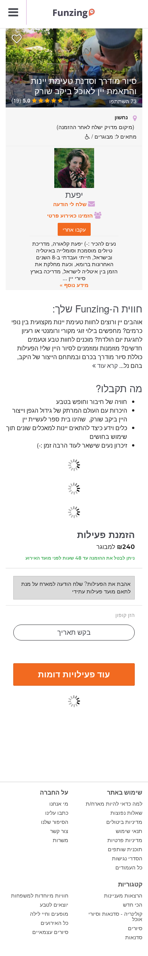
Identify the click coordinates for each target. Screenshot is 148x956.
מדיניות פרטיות (124, 840)
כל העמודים (128, 868)
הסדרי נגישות (127, 858)
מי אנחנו (58, 804)
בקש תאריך (74, 632)
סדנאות (133, 937)
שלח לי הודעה (70, 204)
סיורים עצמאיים (50, 932)
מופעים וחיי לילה (49, 914)
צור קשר (59, 831)
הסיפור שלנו (54, 822)
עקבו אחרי (74, 229)
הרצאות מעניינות (123, 896)
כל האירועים (54, 923)
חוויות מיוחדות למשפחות (39, 896)
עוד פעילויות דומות (74, 674)
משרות (60, 840)
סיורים (135, 928)
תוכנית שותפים (125, 849)
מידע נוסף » (74, 284)
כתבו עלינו (56, 813)
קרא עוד (107, 365)
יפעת (74, 194)
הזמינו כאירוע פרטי (70, 215)
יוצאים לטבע (54, 905)
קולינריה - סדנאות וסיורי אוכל (115, 916)
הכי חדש (132, 905)
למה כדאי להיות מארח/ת (114, 804)
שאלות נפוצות (126, 813)
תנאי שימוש (129, 831)
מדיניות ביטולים (124, 822)
